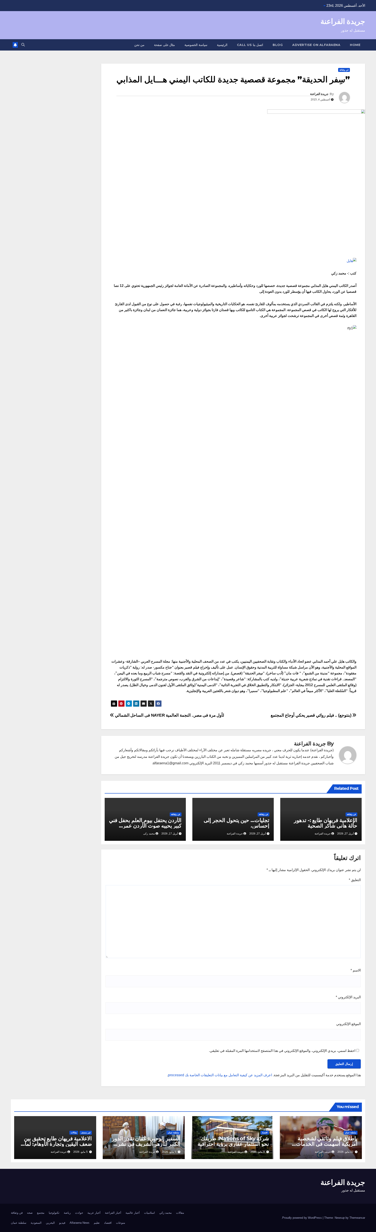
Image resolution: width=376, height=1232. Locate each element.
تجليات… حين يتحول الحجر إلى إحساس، (236, 823)
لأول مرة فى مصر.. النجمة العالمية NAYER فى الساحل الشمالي (169, 715)
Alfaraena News (79, 1222)
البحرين (50, 1222)
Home (355, 45)
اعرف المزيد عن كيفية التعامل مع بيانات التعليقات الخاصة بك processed (220, 1075)
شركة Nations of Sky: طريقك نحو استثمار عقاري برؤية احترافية (233, 1141)
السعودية (36, 1222)
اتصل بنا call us (250, 45)
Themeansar (357, 1217)
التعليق (355, 880)
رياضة (67, 1212)
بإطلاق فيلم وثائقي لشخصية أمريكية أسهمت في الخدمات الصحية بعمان (327, 1143)
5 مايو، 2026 (169, 1151)
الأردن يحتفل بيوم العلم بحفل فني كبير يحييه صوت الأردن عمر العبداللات (145, 825)
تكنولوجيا (54, 1212)
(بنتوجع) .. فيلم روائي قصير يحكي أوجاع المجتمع (311, 715)
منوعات (120, 1222)
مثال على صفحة (164, 45)
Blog (278, 45)
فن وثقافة (344, 70)
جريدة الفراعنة (343, 21)
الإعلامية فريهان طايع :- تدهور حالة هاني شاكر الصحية (325, 823)
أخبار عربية (94, 1212)
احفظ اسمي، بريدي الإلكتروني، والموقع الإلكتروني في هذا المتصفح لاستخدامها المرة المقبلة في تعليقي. (282, 1051)
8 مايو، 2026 (257, 1151)
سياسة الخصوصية (196, 45)
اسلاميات (149, 1212)
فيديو (62, 1222)
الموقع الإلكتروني (348, 1024)
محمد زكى (149, 833)
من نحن (139, 45)
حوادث (79, 1212)
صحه (30, 1212)
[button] (23, 45)
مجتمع (40, 1212)
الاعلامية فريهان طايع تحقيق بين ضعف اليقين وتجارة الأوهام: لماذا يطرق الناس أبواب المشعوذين (56, 1143)
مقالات (74, 1132)
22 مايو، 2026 (345, 1151)
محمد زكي (165, 1212)
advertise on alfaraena (316, 45)
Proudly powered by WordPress (302, 1217)
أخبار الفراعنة (113, 1212)
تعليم (97, 1222)
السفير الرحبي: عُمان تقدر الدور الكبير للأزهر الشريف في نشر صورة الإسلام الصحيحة (146, 1143)
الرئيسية (222, 45)
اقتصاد (265, 1132)
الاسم (356, 970)
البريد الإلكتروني (348, 997)
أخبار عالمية (133, 1212)
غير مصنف (86, 1132)
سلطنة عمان (350, 1132)
